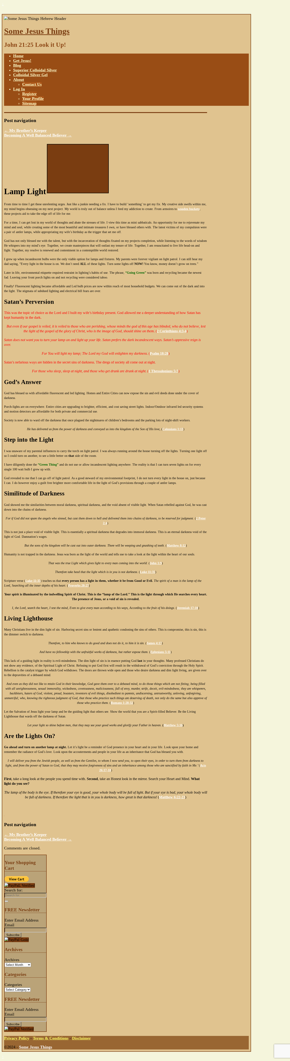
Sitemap (29, 103)
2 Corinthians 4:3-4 (171, 331)
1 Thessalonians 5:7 (163, 371)
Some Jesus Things (37, 31)
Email (9, 925)
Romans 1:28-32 (122, 703)
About (18, 79)
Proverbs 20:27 (78, 585)
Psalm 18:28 (159, 353)
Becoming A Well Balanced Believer (38, 135)
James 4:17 (154, 643)
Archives (12, 959)
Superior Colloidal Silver (35, 70)
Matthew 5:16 (173, 725)
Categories (13, 984)
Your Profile (33, 98)
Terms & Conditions (50, 1038)
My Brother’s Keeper (25, 130)
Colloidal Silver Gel (30, 75)
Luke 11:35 (147, 572)
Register (29, 94)
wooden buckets (189, 209)
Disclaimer (81, 1038)
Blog (17, 65)
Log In (19, 89)
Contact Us (32, 84)
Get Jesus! (22, 60)
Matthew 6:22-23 (172, 797)
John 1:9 (156, 563)
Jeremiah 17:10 (187, 608)
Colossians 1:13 (172, 429)
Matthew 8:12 (176, 545)
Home (18, 56)
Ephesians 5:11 (160, 652)
